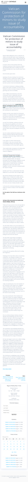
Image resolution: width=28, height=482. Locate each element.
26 (17, 449)
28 (23, 449)
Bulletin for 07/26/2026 (11, 430)
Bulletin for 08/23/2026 (10, 422)
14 (23, 444)
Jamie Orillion (9, 49)
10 (10, 444)
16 (7, 446)
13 (20, 444)
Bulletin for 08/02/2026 (10, 428)
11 (14, 444)
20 (20, 446)
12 (17, 444)
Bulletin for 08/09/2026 (10, 426)
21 (23, 446)
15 (4, 446)
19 (17, 446)
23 (7, 449)
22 (4, 449)
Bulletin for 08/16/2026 (10, 424)
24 (10, 449)
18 (14, 446)
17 (10, 446)
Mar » (15, 452)
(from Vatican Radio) (7, 369)
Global (14, 49)
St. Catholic (8, 2)
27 (20, 449)
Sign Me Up (14, 414)
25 (14, 449)
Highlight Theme (15, 477)
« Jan (12, 452)
